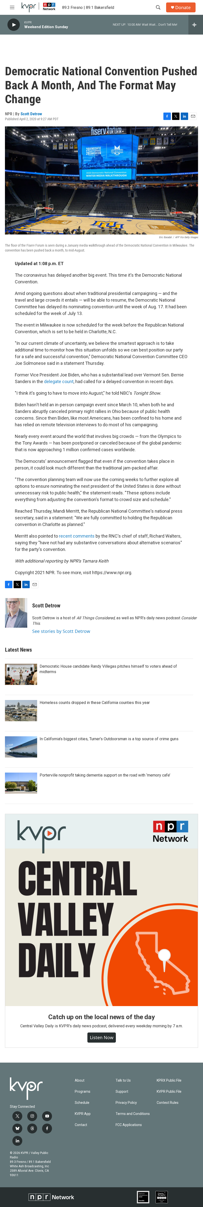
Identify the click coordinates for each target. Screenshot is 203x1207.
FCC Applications (129, 1125)
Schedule (82, 1103)
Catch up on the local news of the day (101, 1017)
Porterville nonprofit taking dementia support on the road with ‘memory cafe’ (105, 775)
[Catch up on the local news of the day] (101, 910)
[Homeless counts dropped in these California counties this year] (21, 710)
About (79, 1080)
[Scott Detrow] (16, 613)
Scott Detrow (31, 113)
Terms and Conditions (133, 1114)
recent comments (77, 536)
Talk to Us (123, 1080)
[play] (14, 25)
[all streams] (195, 25)
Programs (82, 1091)
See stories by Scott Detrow (61, 631)
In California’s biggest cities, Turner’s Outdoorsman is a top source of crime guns (109, 739)
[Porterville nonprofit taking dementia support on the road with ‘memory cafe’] (21, 783)
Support (122, 1091)
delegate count (59, 381)
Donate (183, 7)
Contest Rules (167, 1103)
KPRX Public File (169, 1080)
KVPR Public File (169, 1091)
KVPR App (83, 1114)
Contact (81, 1125)
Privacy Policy (126, 1103)
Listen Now (101, 1037)
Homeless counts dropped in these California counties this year (95, 702)
